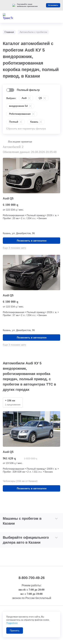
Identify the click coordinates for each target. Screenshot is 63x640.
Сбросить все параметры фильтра (26, 128)
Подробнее (12, 623)
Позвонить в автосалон (31, 240)
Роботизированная (20, 113)
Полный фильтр (28, 89)
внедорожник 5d (18, 105)
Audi (24, 98)
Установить (53, 5)
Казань (34, 121)
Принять (14, 630)
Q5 (40, 98)
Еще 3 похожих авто (14, 247)
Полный (13, 121)
